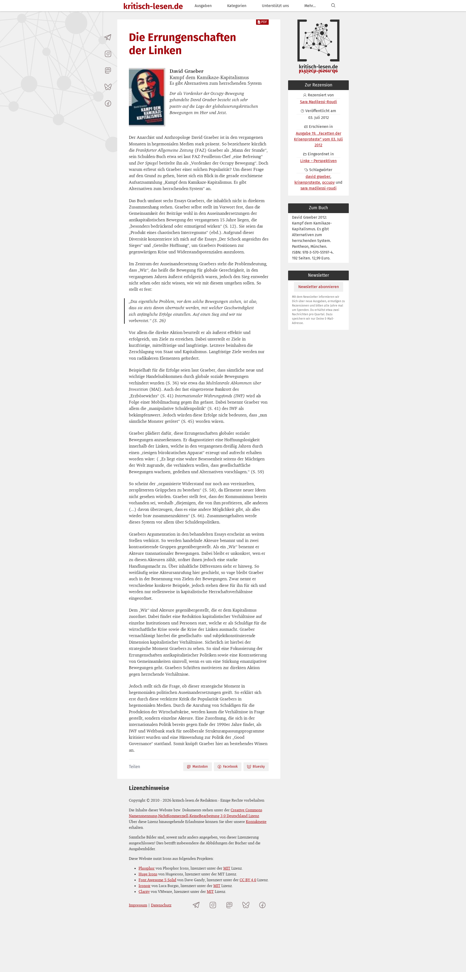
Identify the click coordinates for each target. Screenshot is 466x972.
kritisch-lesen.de (153, 6)
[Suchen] (333, 5)
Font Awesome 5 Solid (157, 879)
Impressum (138, 905)
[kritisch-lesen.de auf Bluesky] (108, 87)
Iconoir (144, 885)
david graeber (318, 176)
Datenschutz (161, 905)
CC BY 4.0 (248, 879)
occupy (328, 182)
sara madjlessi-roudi (318, 188)
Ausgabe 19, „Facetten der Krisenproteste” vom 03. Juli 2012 (318, 139)
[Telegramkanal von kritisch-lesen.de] (108, 37)
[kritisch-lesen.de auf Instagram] (108, 54)
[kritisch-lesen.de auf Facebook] (108, 103)
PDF (264, 22)
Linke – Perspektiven (318, 160)
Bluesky (259, 766)
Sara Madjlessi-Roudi (318, 102)
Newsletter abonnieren (318, 286)
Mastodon (200, 766)
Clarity (144, 891)
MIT (226, 868)
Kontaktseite (256, 821)
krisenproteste (307, 182)
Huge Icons (148, 874)
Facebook (230, 766)
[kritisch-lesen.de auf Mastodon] (108, 70)
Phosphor (147, 868)
